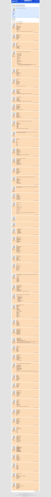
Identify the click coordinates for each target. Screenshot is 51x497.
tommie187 (13, 190)
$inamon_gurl (13, 403)
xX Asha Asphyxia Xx (13, 161)
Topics (14, 16)
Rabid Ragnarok (13, 297)
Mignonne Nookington (14, 341)
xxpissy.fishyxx (13, 458)
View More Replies (37, 491)
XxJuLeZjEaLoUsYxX (14, 378)
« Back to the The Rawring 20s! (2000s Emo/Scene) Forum (18, 4)
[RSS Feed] (38, 18)
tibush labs (27, 493)
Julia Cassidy (13, 259)
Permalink (35, 32)
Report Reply (38, 32)
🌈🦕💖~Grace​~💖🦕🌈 (13, 430)
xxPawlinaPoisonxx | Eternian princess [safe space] (14, 109)
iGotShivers (13, 358)
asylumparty (13, 116)
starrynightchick (13, 100)
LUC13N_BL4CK (13, 232)
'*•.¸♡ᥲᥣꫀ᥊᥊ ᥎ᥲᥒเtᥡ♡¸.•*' (13, 439)
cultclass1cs (13, 135)
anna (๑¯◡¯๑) (13, 413)
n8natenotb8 (13, 82)
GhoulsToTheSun (13, 197)
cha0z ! (14, 171)
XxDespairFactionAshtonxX (13, 27)
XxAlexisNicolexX (13, 332)
